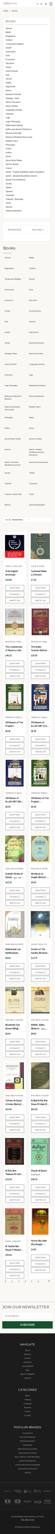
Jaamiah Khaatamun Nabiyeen (27, 1465)
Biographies (10, 36)
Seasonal (27, 1407)
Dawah (8, 47)
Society (9, 183)
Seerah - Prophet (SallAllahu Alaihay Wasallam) (25, 172)
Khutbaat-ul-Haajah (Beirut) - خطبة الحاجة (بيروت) (40, 875)
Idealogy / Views (12, 98)
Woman (9, 207)
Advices (9, 28)
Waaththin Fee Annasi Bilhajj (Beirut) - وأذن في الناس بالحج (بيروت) (14, 1026)
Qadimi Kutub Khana (27, 1461)
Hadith (8, 82)
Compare (13, 594)
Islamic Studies (12, 106)
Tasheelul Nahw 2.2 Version (39, 573)
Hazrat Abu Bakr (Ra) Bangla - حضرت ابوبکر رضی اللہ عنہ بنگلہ (39, 1242)
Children (9, 40)
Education (10, 63)
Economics (10, 59)
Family (8, 67)
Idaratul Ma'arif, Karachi (27, 1468)
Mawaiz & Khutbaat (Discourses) (19, 137)
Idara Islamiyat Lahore (28, 1453)
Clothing (27, 1399)
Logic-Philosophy (13, 121)
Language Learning (14, 110)
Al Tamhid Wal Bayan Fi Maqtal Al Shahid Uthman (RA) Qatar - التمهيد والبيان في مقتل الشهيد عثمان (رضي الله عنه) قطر (14, 1248)
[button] (27, 229)
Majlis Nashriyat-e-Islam (27, 1449)
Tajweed (9, 191)
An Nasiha (28, 1362)
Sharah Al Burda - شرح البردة (39, 1172)
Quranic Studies (12, 164)
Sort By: (8, 519)
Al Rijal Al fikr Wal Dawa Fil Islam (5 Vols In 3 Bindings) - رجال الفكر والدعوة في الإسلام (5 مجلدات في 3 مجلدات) (40, 1102)
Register (32, 1374)
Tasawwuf (10, 195)
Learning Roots (27, 1366)
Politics (9, 152)
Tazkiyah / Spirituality (14, 199)
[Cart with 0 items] (45, 4)
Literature (9, 113)
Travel (8, 203)
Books (27, 1395)
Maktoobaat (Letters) (14, 125)
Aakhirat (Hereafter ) (14, 210)
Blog (27, 1370)
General (9, 78)
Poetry (8, 148)
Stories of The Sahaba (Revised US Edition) (39, 951)
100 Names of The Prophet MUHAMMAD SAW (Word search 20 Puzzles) (14, 724)
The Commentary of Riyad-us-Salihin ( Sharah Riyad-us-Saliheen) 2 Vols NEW (14, 648)
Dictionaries (10, 51)
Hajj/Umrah (10, 86)
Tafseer (8, 187)
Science (9, 168)
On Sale (27, 1415)
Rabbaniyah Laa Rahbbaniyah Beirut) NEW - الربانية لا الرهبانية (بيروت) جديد (13, 951)
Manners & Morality (14, 133)
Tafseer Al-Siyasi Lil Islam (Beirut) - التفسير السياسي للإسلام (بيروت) (14, 1102)
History (8, 90)
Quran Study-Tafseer (14, 160)
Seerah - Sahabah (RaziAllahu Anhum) (21, 176)
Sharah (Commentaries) (15, 179)
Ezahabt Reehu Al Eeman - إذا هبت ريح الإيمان (14, 875)
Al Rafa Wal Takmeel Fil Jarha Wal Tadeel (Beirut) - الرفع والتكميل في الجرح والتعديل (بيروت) (13, 1172)
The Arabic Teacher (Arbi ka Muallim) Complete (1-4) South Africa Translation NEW (40, 648)
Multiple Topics (12, 141)
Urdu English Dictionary (11, 573)
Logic (8, 117)
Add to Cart (14, 600)
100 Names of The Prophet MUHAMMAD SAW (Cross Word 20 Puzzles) (40, 800)
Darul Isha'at (27, 1433)
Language (27, 1403)
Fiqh (7, 75)
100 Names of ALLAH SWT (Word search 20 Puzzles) (14, 800)
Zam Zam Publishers (27, 1437)
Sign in (23, 1374)
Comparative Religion (15, 44)
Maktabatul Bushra (27, 1441)
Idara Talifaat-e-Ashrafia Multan (27, 1457)
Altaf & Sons (27, 1445)
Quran (8, 156)
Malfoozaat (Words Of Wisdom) (18, 129)
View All (28, 1472)
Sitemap (27, 1378)
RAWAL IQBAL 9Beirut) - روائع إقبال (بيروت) (38, 1026)
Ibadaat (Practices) (13, 94)
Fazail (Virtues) (12, 71)
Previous (5, 1531)
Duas (8, 55)
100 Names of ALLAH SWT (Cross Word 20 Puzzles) (40, 724)
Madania (27, 1354)
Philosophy (10, 145)
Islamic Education (13, 102)
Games (27, 1411)
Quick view (15, 588)
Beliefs (8, 32)
